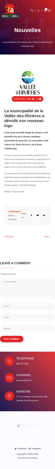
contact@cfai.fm (24, 380)
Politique (12, 219)
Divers (11, 215)
